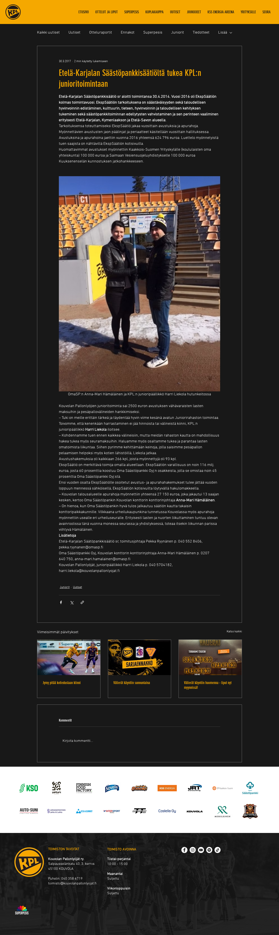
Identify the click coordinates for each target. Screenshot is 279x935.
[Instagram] (193, 850)
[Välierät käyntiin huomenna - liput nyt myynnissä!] (210, 657)
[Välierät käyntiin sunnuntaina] (139, 657)
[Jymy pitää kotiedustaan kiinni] (68, 657)
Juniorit (177, 32)
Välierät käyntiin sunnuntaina (131, 682)
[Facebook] (184, 850)
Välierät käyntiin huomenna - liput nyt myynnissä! (207, 685)
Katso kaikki (234, 631)
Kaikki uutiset (48, 32)
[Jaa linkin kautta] (82, 602)
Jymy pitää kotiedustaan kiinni (62, 682)
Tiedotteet (201, 32)
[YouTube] (201, 850)
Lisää (222, 32)
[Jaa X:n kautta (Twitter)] (72, 602)
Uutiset (74, 32)
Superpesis (152, 32)
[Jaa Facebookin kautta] (61, 602)
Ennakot (127, 32)
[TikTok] (217, 850)
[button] (194, 12)
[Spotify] (209, 850)
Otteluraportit (100, 32)
